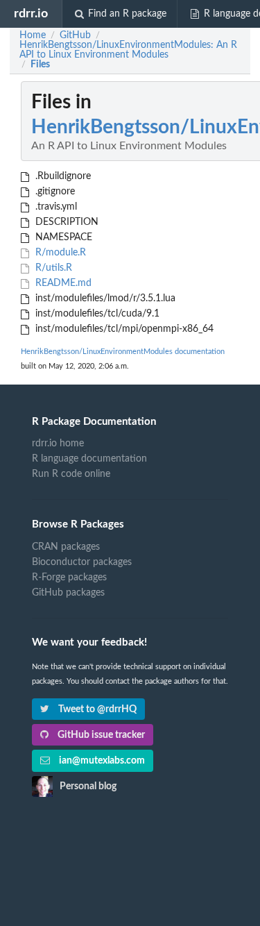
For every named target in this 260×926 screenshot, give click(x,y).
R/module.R (59, 253)
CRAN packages (66, 547)
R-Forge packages (69, 577)
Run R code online (71, 474)
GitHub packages (68, 593)
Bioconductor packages (82, 562)
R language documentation (89, 459)
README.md (62, 283)
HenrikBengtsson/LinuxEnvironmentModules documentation (123, 351)
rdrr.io (31, 13)
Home (32, 35)
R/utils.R (52, 268)
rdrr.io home (58, 443)
